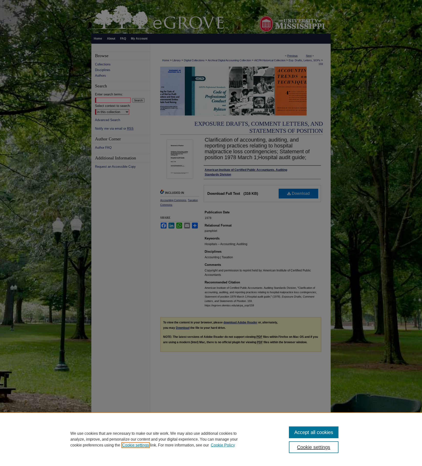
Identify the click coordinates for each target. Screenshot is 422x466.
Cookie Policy (223, 445)
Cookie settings (135, 445)
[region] (211, 439)
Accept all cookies (313, 432)
